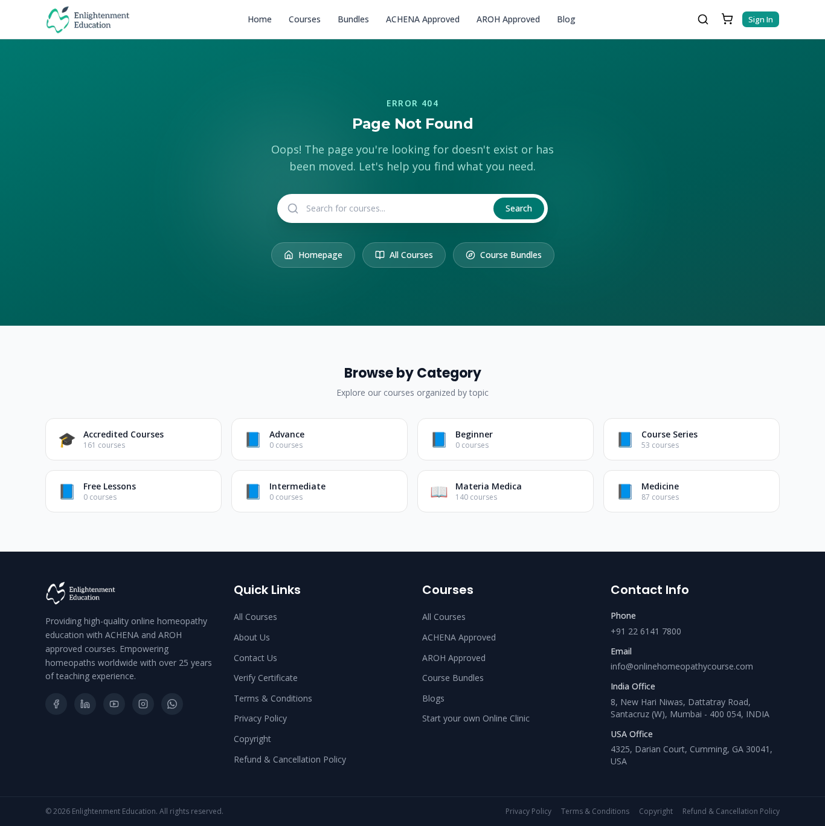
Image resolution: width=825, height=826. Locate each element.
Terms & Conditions (273, 698)
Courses (305, 19)
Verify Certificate (266, 677)
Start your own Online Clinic (476, 718)
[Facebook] (56, 704)
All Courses (411, 254)
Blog (566, 19)
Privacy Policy (260, 718)
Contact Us (255, 657)
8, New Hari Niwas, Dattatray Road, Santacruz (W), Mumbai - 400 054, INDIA (690, 708)
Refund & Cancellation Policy (290, 759)
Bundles (353, 19)
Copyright (252, 738)
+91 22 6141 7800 (646, 631)
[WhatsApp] (172, 704)
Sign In (760, 19)
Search (519, 208)
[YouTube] (114, 704)
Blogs (433, 698)
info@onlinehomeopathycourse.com (682, 666)
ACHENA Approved (423, 19)
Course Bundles (511, 254)
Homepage (320, 254)
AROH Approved (508, 19)
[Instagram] (143, 704)
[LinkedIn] (85, 704)
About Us (252, 637)
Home (260, 19)
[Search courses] (703, 19)
